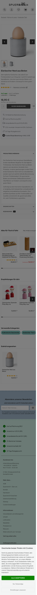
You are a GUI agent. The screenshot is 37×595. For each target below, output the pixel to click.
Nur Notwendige (18, 584)
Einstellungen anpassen (18, 590)
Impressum (5, 572)
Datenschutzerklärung (14, 570)
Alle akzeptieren (18, 578)
